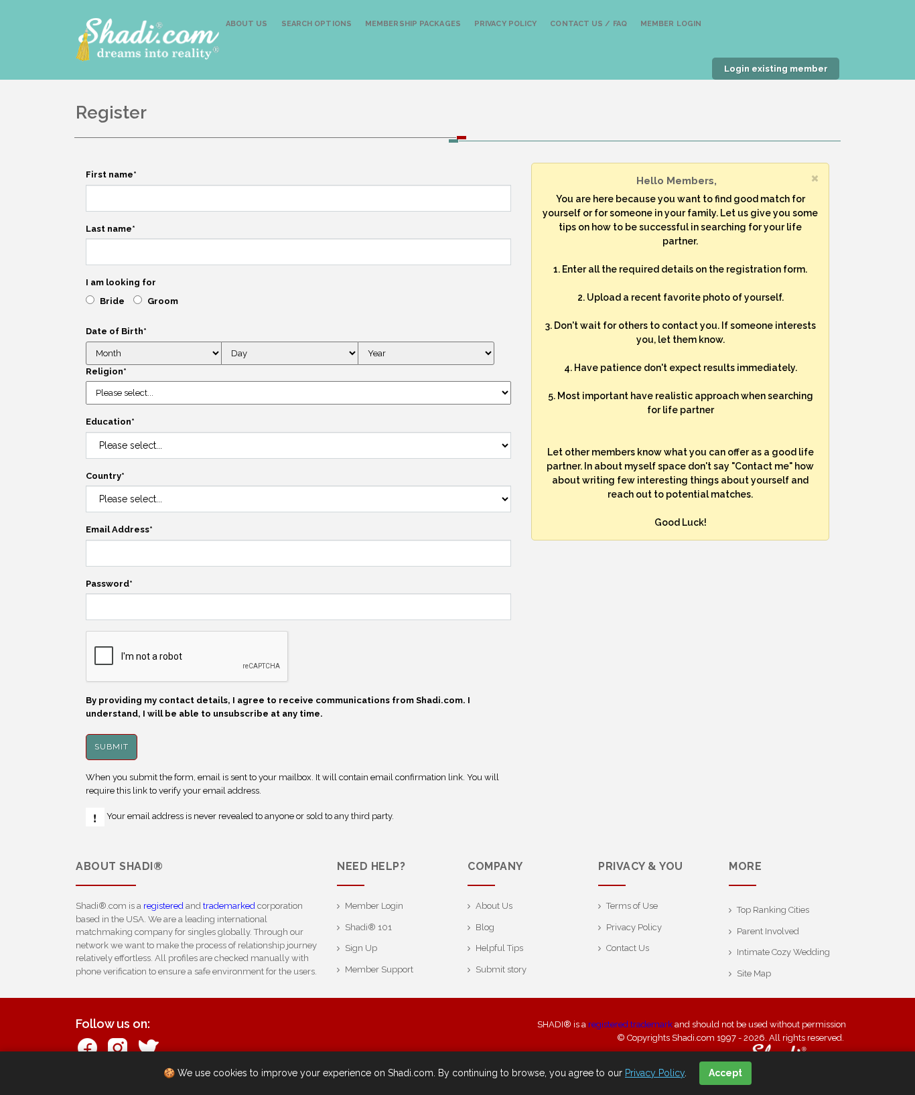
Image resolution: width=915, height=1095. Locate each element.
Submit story (501, 969)
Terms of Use (632, 906)
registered (163, 906)
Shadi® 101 (368, 927)
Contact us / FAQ (588, 23)
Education (110, 422)
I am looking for (121, 282)
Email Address (119, 529)
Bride (112, 301)
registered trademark (630, 1024)
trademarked (229, 906)
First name (111, 174)
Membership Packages (413, 23)
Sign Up (361, 948)
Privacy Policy (505, 23)
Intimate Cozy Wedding (783, 952)
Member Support (379, 969)
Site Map (754, 973)
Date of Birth (116, 331)
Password (109, 584)
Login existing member (776, 69)
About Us (247, 23)
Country (105, 476)
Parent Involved (768, 931)
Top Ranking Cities (773, 910)
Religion (106, 371)
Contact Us (627, 948)
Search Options (316, 23)
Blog (485, 927)
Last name (110, 229)
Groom (162, 301)
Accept (725, 1073)
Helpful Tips (499, 948)
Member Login (670, 23)
